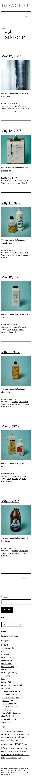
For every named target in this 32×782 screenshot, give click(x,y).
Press (3, 679)
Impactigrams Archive (9, 636)
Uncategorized (6, 719)
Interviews (5, 660)
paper (25, 744)
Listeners (5, 701)
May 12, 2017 (11, 131)
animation (20, 731)
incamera (3, 740)
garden (7, 737)
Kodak (11, 740)
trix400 (3, 757)
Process (4, 682)
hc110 (11, 737)
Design (3, 651)
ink (7, 740)
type (7, 757)
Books (3, 645)
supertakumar (26, 754)
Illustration (5, 654)
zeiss (19, 757)
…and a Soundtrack (9, 691)
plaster (12, 748)
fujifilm (28, 734)
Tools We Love (7, 710)
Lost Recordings (7, 667)
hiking (17, 737)
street (21, 755)
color (20, 734)
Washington (11, 757)
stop (9, 406)
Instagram (15, 106)
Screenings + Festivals (9, 685)
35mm (2, 731)
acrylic (10, 731)
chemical (15, 329)
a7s (6, 731)
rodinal (24, 478)
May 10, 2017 (11, 277)
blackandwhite (17, 108)
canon (14, 734)
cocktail (21, 329)
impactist (22, 737)
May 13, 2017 (11, 56)
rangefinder (10, 751)
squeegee (14, 111)
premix (24, 553)
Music (3, 670)
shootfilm (7, 111)
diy (2, 111)
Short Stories (6, 716)
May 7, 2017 (10, 501)
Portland (23, 748)
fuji (25, 734)
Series (3, 688)
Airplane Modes (8, 694)
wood (15, 757)
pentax (8, 748)
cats (17, 734)
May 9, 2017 (10, 352)
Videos (3, 722)
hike (14, 737)
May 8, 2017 (10, 426)
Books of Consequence (11, 697)
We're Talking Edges (10, 713)
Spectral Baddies (8, 707)
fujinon (3, 737)
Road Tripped (7, 704)
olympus (11, 744)
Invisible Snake (6, 663)
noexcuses (25, 404)
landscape (18, 740)
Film (4, 676)
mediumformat (4, 744)
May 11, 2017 (11, 203)
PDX (3, 748)
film (23, 734)
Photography (23, 106)
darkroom (25, 108)
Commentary (6, 648)
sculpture (24, 751)
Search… (4, 597)
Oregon (18, 744)
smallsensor (14, 755)
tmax (10, 481)
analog (9, 108)
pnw (17, 748)
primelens (3, 751)
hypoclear (25, 255)
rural (21, 751)
